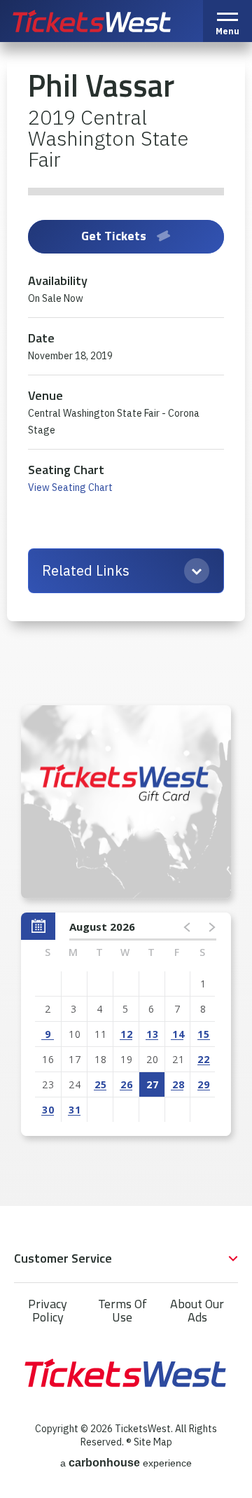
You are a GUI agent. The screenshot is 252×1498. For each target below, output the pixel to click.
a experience (126, 1463)
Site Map (153, 1442)
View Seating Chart (70, 487)
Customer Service (63, 1258)
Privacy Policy (47, 1310)
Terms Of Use (122, 1310)
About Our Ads (197, 1310)
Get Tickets (113, 235)
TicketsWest (107, 21)
